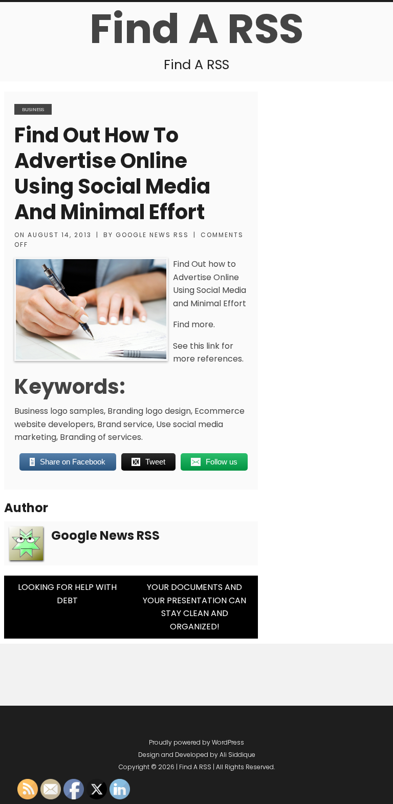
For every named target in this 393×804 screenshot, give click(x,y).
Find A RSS (196, 28)
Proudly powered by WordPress (196, 742)
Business (33, 109)
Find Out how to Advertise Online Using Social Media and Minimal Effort (112, 173)
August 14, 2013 (60, 234)
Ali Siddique (237, 754)
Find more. (194, 324)
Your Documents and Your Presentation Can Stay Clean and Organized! (194, 606)
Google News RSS (152, 234)
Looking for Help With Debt (67, 593)
